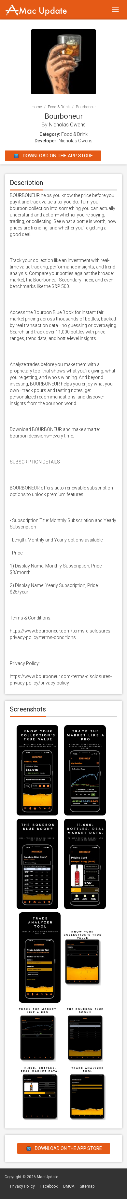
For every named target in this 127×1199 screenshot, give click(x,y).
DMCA (68, 1186)
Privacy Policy (22, 1186)
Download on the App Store (57, 156)
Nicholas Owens (67, 125)
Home (37, 107)
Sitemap (87, 1186)
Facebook (49, 1186)
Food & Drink (59, 107)
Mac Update (47, 1177)
